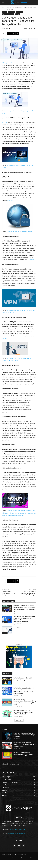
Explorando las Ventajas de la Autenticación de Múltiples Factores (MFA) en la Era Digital (23, 712)
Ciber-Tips (4, 622)
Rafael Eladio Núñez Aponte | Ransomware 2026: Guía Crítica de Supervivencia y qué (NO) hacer (23, 754)
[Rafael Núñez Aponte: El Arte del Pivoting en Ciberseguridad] (7, 681)
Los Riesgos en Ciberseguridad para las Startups (8, 593)
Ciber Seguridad (11, 12)
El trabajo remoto (7, 63)
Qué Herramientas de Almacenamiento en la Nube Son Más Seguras (28, 593)
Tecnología (17, 14)
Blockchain (8, 8)
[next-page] (6, 637)
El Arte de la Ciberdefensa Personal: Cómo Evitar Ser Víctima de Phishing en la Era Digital (24, 734)
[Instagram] (19, 845)
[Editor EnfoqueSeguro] (3, 29)
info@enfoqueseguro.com (17, 829)
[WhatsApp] (17, 33)
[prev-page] (3, 637)
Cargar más (18, 720)
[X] (13, 33)
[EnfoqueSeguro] (19, 2)
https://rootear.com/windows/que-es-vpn (20, 232)
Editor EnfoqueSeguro (11, 28)
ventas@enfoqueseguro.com (16, 833)
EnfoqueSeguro (19, 12)
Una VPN (4, 122)
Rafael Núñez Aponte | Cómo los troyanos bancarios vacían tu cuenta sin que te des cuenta (25, 744)
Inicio (3, 8)
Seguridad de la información (8, 14)
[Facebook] (9, 33)
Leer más (10, 200)
